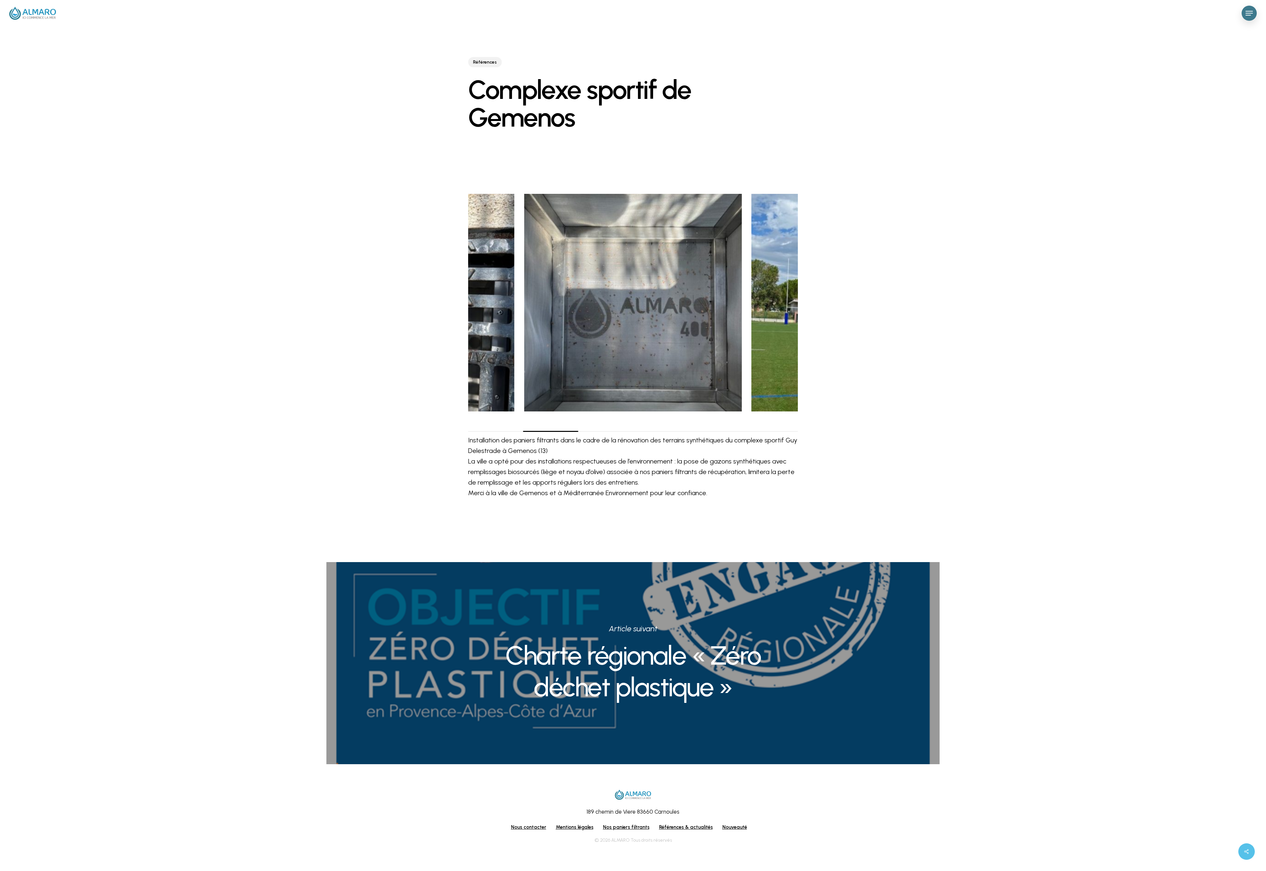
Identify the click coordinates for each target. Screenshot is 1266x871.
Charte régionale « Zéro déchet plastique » (633, 663)
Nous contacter (528, 827)
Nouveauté (734, 827)
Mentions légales (574, 827)
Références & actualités (686, 827)
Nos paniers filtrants (626, 827)
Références (485, 62)
